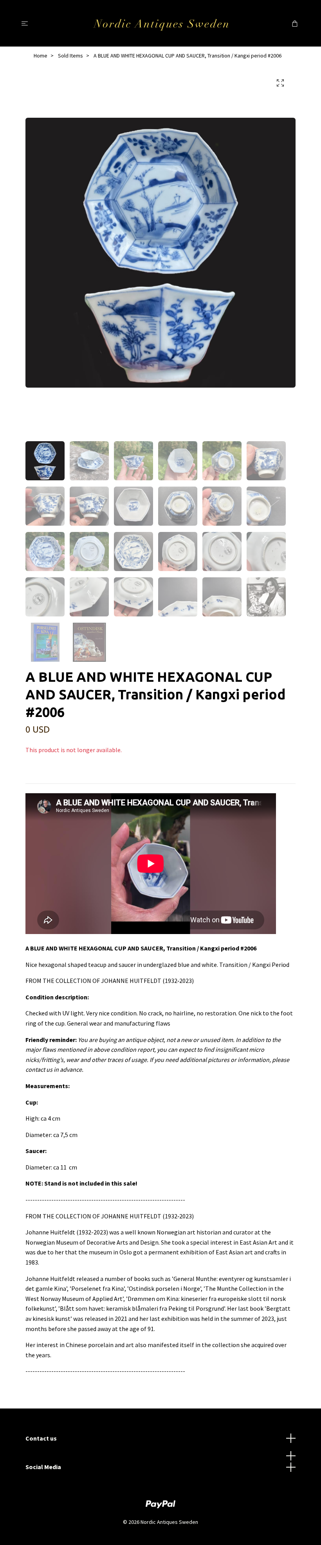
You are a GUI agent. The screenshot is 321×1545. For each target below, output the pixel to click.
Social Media (43, 1467)
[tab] (34, 777)
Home (40, 55)
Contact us (41, 1438)
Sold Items (70, 55)
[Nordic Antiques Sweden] (160, 23)
